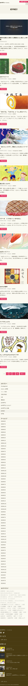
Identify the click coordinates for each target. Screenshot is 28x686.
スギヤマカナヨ (18, 596)
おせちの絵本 (3, 286)
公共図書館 (3, 606)
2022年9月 (3, 544)
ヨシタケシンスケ (12, 602)
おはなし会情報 (4, 389)
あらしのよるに (10, 591)
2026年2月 (3, 437)
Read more (3, 54)
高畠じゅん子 (22, 618)
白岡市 (2, 614)
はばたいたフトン (5, 251)
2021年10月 (3, 572)
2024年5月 (3, 490)
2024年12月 (3, 470)
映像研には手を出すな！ (18, 610)
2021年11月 (3, 569)
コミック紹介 (4, 391)
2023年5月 (3, 522)
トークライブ (4, 598)
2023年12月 (3, 503)
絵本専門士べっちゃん (4, 2)
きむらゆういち (4, 595)
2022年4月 (3, 558)
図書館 (19, 606)
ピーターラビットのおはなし (7, 600)
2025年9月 (3, 448)
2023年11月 (3, 506)
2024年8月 (3, 481)
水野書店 (16, 612)
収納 (15, 606)
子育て (14, 608)
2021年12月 (3, 566)
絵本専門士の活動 (13, 44)
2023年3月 (3, 528)
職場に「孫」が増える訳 (11, 668)
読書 (16, 618)
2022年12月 (3, 536)
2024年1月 (3, 500)
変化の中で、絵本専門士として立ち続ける (16, 675)
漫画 (21, 612)
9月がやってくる (10, 649)
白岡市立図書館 (9, 614)
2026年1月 (3, 440)
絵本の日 (3, 616)
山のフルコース (4, 76)
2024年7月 (3, 484)
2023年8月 (3, 514)
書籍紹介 (3, 399)
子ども (9, 608)
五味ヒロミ (18, 604)
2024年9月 (3, 479)
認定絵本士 (3, 618)
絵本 (21, 614)
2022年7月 (3, 550)
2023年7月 (3, 517)
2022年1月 (3, 564)
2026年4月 (3, 432)
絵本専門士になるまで (6, 405)
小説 (10, 610)
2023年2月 (3, 531)
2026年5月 (3, 429)
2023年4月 (3, 525)
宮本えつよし (4, 610)
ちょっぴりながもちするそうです (9, 354)
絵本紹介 (19, 44)
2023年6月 (3, 520)
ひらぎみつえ (4, 596)
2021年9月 (3, 575)
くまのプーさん (13, 595)
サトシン (11, 596)
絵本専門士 (7, 44)
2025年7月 (3, 451)
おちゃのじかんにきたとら (6, 593)
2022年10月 (3, 542)
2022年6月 (3, 553)
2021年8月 (3, 577)
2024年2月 (3, 498)
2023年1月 (3, 533)
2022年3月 (3, 561)
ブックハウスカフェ (20, 600)
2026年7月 (3, 424)
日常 (2, 397)
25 (17, 373)
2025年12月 (3, 443)
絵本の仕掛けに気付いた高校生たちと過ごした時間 (13, 38)
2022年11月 (3, 539)
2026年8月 (3, 421)
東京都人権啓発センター (6, 612)
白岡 (25, 612)
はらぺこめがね (22, 595)
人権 (23, 604)
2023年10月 (3, 509)
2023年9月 (3, 511)
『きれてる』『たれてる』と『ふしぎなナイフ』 (13, 111)
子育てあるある (21, 608)
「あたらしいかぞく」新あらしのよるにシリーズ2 (13, 147)
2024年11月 (3, 473)
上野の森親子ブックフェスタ (7, 604)
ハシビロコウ (12, 598)
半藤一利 (10, 606)
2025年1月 (3, 468)
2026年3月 (3, 435)
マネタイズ (3, 602)
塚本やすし (3, 608)
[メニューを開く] (27, 3)
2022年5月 (3, 555)
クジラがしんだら (5, 321)
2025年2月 (3, 465)
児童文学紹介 (4, 394)
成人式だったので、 (5, 183)
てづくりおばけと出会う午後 (12, 662)
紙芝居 (16, 614)
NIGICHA (3, 591)
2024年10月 (3, 476)
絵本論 (22, 44)
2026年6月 (3, 426)
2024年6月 (3, 487)
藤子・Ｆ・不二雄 (18, 616)
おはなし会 (17, 593)
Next (22, 373)
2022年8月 (3, 547)
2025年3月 (3, 462)
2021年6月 (3, 583)
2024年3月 (3, 495)
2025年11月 (3, 446)
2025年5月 (3, 457)
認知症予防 (10, 618)
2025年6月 (3, 454)
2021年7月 (3, 580)
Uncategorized (15, 150)
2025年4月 (3, 459)
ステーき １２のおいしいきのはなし (10, 218)
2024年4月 (3, 492)
